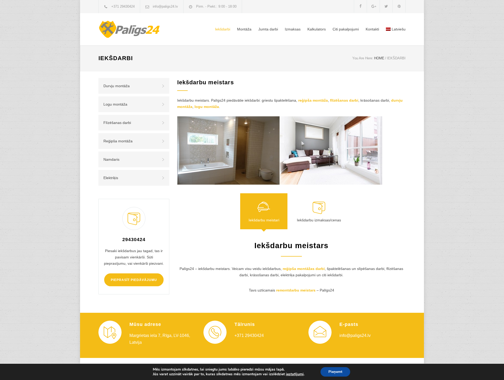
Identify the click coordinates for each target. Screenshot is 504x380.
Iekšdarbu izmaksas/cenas (319, 220)
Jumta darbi (268, 29)
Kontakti (372, 29)
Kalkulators (316, 29)
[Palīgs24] (147, 29)
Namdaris (111, 159)
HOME (379, 58)
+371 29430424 (123, 6)
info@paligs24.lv (165, 6)
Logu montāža (115, 104)
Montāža (244, 29)
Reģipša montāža (118, 141)
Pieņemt (335, 371)
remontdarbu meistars (296, 290)
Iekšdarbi (222, 29)
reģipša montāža (313, 100)
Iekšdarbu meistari (264, 220)
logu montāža (207, 107)
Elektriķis (110, 178)
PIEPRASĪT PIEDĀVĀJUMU (134, 280)
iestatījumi (295, 374)
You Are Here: (362, 58)
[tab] (263, 211)
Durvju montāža (116, 86)
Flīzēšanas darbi (117, 123)
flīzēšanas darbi (344, 100)
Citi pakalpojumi (346, 29)
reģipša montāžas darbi (304, 269)
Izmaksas (293, 29)
